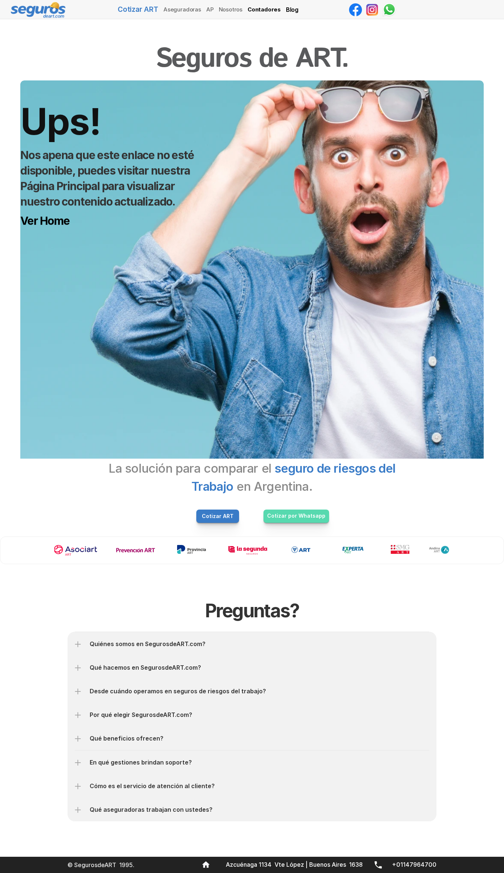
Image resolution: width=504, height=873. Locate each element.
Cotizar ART (138, 9)
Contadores (264, 9)
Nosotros (230, 9)
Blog (292, 9)
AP (210, 9)
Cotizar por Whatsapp (296, 516)
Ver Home (44, 220)
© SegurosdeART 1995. (102, 865)
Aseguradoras (182, 9)
